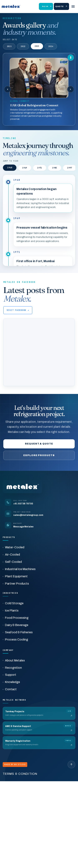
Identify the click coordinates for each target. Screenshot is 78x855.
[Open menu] (73, 6)
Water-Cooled (14, 547)
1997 (69, 168)
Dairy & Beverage (16, 625)
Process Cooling (16, 639)
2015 (9, 46)
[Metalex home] (11, 6)
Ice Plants (12, 610)
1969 (24, 168)
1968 (9, 167)
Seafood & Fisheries (19, 632)
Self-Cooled (13, 561)
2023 (37, 46)
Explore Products (38, 455)
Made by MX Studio (15, 764)
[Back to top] (72, 765)
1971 (39, 168)
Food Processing (16, 617)
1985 (54, 168)
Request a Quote (39, 443)
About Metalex (15, 660)
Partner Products (17, 583)
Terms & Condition (20, 773)
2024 (50, 46)
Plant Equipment (16, 576)
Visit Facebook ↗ (18, 310)
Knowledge (12, 682)
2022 (23, 46)
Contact (11, 689)
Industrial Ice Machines (20, 569)
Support (10, 674)
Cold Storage (14, 603)
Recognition (13, 667)
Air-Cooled (12, 554)
